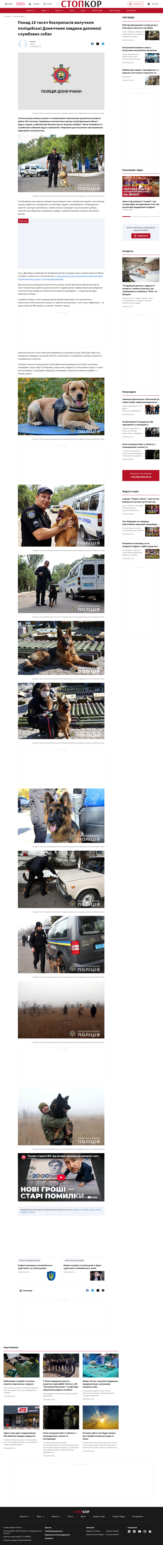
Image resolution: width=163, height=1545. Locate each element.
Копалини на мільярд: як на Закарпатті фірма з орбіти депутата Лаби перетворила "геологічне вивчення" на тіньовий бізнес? (140, 548)
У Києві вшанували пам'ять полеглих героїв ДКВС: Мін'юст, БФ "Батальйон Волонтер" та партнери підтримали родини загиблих (60, 1385)
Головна (7, 16)
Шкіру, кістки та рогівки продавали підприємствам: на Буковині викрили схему (100, 1384)
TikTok (31, 1212)
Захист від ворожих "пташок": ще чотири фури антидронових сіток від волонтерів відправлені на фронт (140, 204)
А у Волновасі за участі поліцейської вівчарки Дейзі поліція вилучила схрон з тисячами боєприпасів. (60, 278)
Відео (44, 10)
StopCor (33, 42)
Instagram (24, 1212)
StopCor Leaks (97, 10)
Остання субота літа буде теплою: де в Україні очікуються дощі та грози (99, 1436)
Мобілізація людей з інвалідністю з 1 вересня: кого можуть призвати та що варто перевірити (140, 73)
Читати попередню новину (29, 1260)
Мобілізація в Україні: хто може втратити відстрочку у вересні (19, 1383)
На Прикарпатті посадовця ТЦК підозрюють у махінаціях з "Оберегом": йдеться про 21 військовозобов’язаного (137, 426)
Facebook (84, 1209)
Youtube (92, 1209)
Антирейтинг (132, 10)
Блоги (72, 10)
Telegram (76, 1209)
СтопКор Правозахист (54, 1531)
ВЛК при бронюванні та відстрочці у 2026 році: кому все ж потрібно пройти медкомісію (140, 28)
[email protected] (24, 1540)
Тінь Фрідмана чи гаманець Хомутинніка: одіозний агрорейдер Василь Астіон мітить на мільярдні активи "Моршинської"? (139, 526)
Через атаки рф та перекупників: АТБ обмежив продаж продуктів (20, 1434)
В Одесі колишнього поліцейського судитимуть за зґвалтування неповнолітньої (35, 1268)
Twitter (98, 1209)
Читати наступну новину (74, 1260)
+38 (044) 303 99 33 (141, 477)
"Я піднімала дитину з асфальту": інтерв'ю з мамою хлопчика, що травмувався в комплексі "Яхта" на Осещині (139, 290)
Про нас (48, 1527)
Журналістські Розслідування (57, 1535)
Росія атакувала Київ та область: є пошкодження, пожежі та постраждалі (60, 1436)
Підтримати (137, 4)
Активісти (49, 1538)
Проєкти (29, 10)
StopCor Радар (114, 10)
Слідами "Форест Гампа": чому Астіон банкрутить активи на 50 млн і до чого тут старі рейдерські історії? (140, 501)
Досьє (83, 10)
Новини (58, 10)
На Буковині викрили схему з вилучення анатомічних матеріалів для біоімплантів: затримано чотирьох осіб (139, 52)
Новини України (18, 16)
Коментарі (27, 1290)
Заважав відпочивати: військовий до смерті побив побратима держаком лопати (140, 402)
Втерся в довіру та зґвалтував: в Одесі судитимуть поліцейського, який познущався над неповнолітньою (82, 1268)
